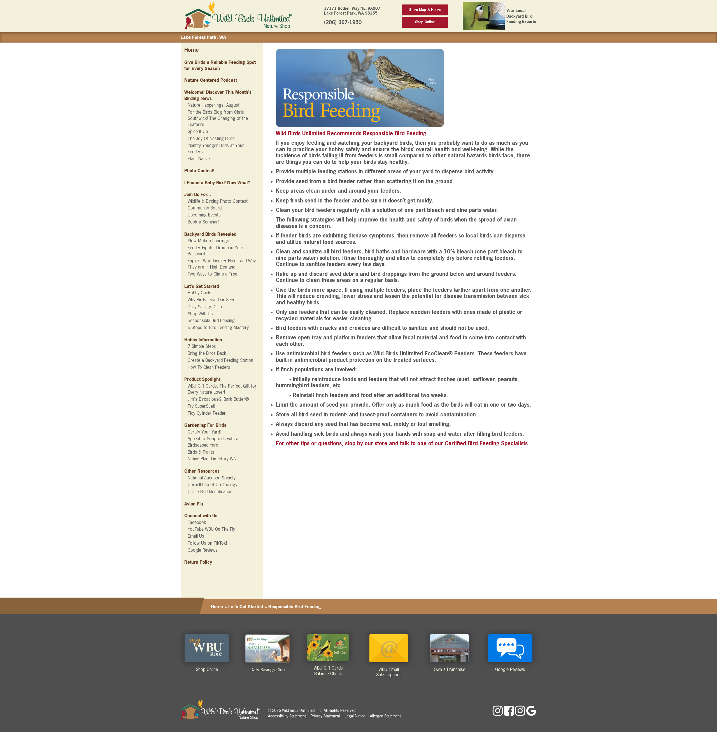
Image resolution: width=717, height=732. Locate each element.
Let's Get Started (245, 606)
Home (191, 49)
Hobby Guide (199, 293)
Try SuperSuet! (201, 406)
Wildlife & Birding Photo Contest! (218, 201)
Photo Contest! (199, 170)
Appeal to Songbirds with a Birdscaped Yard (213, 441)
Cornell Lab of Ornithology (212, 484)
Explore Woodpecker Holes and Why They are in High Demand (222, 264)
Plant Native (199, 158)
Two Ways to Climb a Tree (212, 274)
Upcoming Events (204, 215)
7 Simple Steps (202, 346)
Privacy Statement (325, 716)
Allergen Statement (385, 716)
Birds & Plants (201, 452)
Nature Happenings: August (213, 105)
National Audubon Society (212, 478)
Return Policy (198, 562)
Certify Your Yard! (204, 432)
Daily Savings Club (205, 307)
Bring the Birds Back (207, 353)
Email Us (196, 536)
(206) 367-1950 (343, 22)
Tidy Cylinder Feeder (207, 413)
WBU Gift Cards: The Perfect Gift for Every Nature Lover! (222, 389)
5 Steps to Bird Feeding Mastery (218, 327)
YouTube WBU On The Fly (211, 529)
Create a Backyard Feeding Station (220, 360)
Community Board (205, 208)
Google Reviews (203, 550)
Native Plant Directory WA (212, 459)
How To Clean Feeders (209, 367)
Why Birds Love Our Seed (211, 300)
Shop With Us (200, 314)
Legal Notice (355, 716)
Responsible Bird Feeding (211, 320)
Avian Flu (193, 504)
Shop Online (425, 22)
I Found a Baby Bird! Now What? (217, 182)
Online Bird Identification (210, 491)
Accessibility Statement (287, 716)
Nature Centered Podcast (210, 80)
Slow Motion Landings (208, 240)
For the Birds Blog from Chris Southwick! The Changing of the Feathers (218, 118)
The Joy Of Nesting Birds (211, 138)
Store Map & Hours (425, 9)
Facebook (197, 522)
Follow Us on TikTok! (207, 543)
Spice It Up (198, 131)
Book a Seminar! (203, 222)
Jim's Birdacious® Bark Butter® (218, 399)
